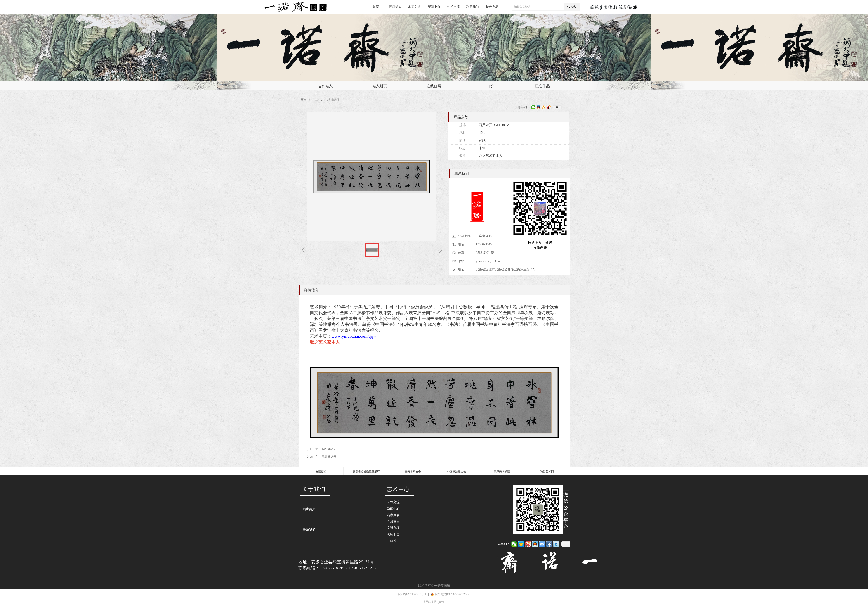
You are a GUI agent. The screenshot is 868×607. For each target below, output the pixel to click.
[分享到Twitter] (556, 544)
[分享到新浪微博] (549, 107)
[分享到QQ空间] (544, 107)
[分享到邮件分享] (542, 544)
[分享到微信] (533, 107)
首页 (303, 99)
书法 (315, 99)
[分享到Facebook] (549, 544)
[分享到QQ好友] (538, 107)
